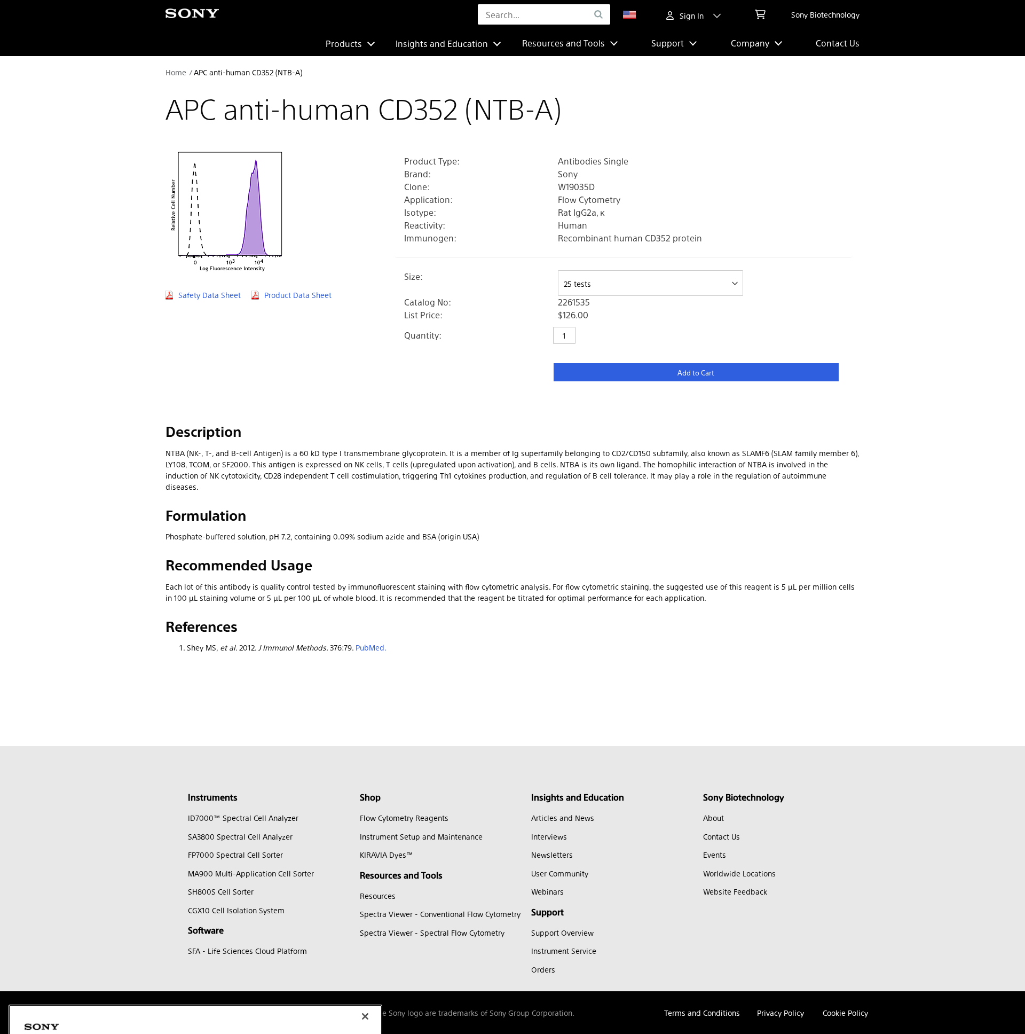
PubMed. (371, 647)
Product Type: (432, 161)
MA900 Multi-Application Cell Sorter (251, 873)
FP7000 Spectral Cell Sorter (235, 854)
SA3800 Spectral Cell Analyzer (240, 836)
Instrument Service (563, 950)
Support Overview (562, 932)
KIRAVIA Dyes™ (386, 854)
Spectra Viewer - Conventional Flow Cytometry (440, 914)
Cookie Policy (845, 1012)
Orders (543, 969)
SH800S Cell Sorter (221, 891)
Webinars (547, 891)
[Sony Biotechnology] (192, 14)
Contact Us (838, 43)
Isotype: (420, 212)
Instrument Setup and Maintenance (421, 836)
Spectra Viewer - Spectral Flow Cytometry (432, 932)
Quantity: (422, 335)
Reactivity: (424, 225)
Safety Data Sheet (209, 295)
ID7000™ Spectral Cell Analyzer (243, 817)
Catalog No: (427, 302)
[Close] (365, 933)
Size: (413, 276)
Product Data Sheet (298, 295)
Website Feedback (735, 891)
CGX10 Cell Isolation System (236, 910)
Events (714, 854)
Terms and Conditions (702, 1012)
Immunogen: (430, 238)
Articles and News (562, 817)
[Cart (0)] (760, 14)
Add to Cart (695, 372)
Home (175, 72)
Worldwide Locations (739, 873)
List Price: (423, 314)
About (713, 817)
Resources (378, 895)
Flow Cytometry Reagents (404, 817)
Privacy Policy (780, 1012)
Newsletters (552, 854)
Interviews (549, 836)
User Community (559, 873)
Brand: (417, 173)
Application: (428, 199)
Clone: (417, 186)
